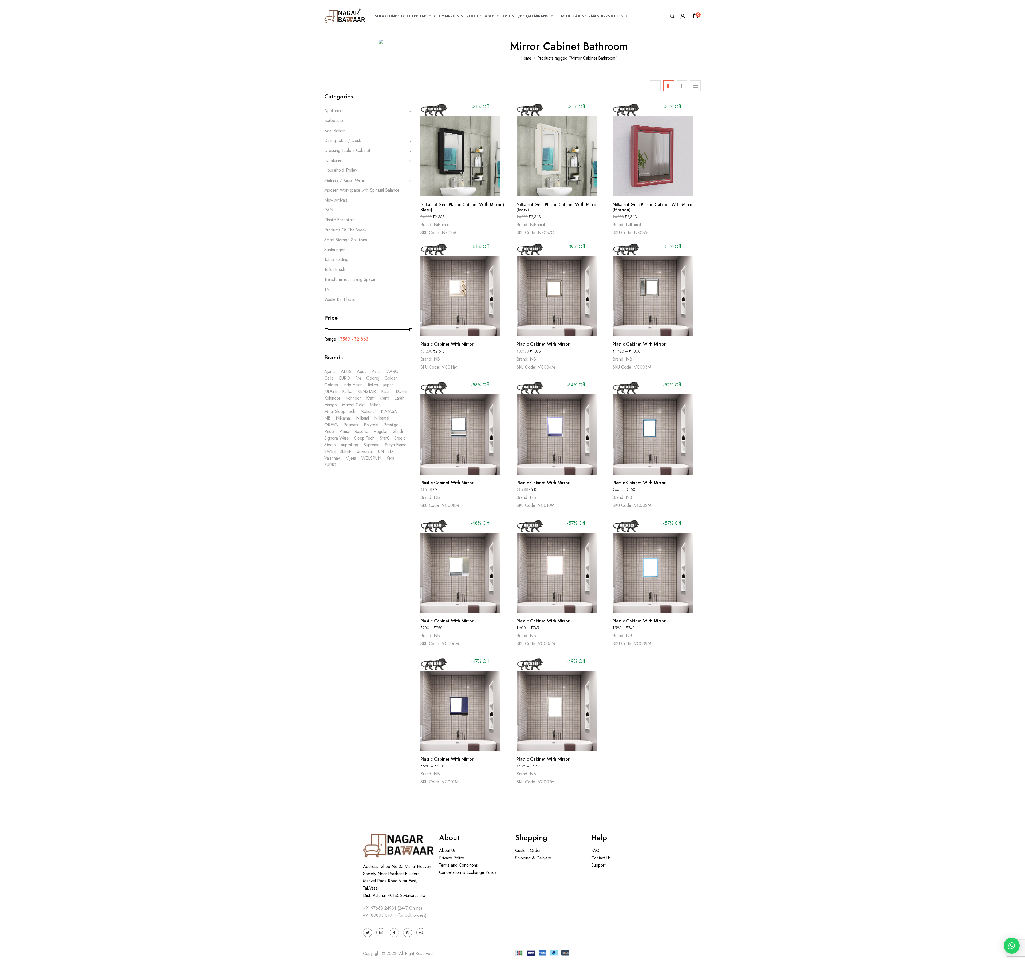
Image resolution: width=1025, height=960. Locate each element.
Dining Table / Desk (342, 140)
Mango (330, 405)
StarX (384, 438)
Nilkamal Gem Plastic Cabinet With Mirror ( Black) (462, 207)
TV (327, 289)
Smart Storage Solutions (345, 240)
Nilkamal (343, 418)
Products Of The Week (345, 230)
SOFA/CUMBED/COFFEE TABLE (403, 16)
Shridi (398, 431)
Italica (373, 385)
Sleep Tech (364, 438)
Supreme (372, 445)
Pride (329, 431)
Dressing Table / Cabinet (347, 150)
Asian (377, 371)
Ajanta (330, 371)
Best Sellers (335, 131)
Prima (344, 431)
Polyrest (371, 425)
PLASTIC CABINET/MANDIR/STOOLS (589, 16)
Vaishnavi (332, 458)
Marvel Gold (353, 405)
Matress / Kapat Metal (344, 180)
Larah (399, 398)
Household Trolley (340, 170)
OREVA (331, 425)
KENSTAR (367, 391)
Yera (390, 458)
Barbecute (333, 120)
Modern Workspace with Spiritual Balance (362, 190)
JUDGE (330, 391)
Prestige (391, 425)
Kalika (347, 391)
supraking (349, 445)
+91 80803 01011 (379, 915)
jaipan (388, 385)
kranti (384, 398)
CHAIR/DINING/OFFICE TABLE (466, 16)
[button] (696, 15)
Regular (381, 431)
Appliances (334, 111)
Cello (329, 378)
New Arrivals (336, 200)
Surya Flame (396, 445)
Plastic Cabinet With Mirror (447, 344)
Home (526, 58)
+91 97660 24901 (379, 908)
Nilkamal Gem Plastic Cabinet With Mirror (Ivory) (557, 207)
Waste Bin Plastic (339, 299)
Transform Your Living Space (349, 279)
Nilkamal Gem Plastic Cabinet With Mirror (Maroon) (653, 207)
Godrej (372, 378)
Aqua (361, 371)
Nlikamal (381, 418)
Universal (365, 451)
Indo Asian (352, 385)
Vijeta (351, 458)
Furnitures (333, 160)
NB (327, 418)
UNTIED (385, 451)
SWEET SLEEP (338, 451)
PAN (328, 210)
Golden (331, 385)
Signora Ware (336, 438)
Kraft (370, 398)
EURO (344, 378)
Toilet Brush (334, 269)
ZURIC (330, 465)
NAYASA (389, 411)
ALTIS (346, 371)
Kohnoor (353, 398)
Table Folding (336, 259)
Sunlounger (334, 250)
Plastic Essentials (339, 220)
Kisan (386, 391)
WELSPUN (371, 458)
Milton (375, 405)
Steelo (400, 438)
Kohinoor (332, 398)
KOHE (401, 391)
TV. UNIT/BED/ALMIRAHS (525, 16)
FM (358, 378)
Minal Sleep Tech (339, 411)
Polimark (351, 425)
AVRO (393, 371)
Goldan (391, 378)
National (368, 411)
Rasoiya (361, 431)
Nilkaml (362, 418)
